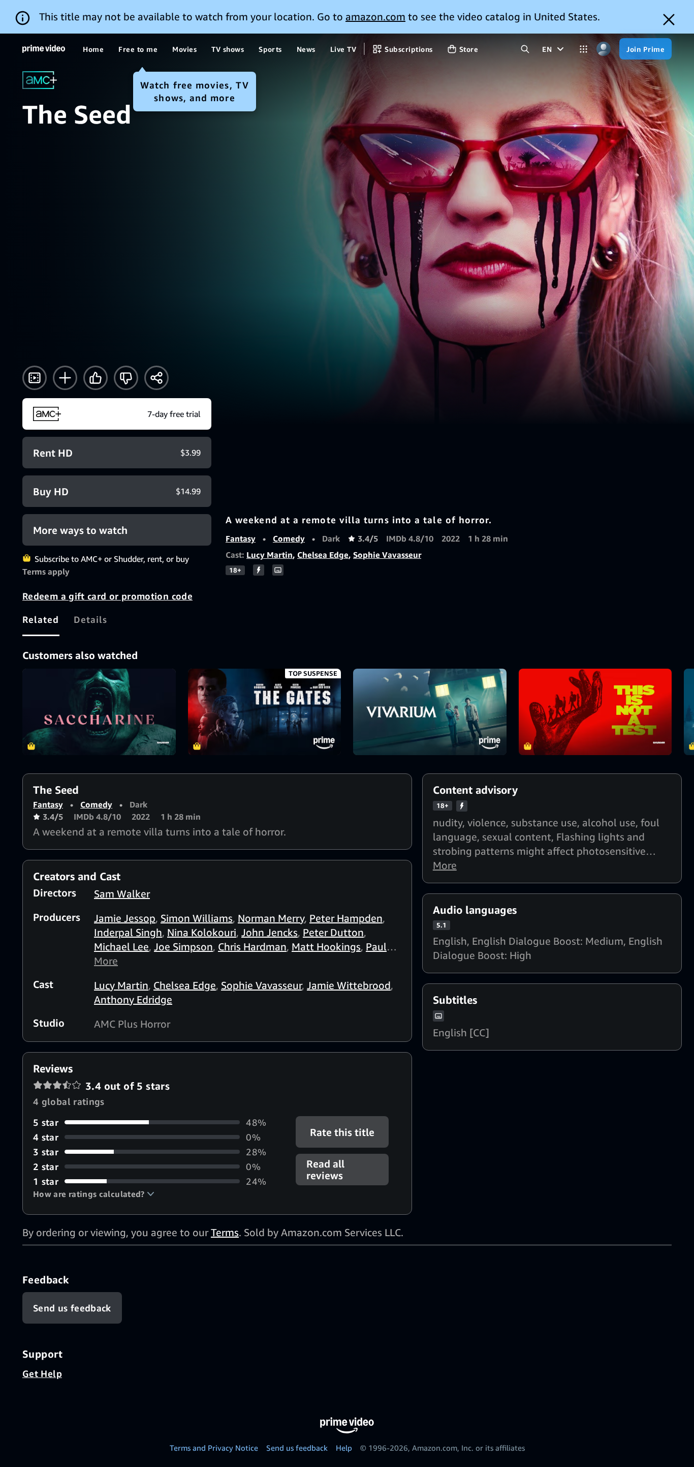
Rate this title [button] (342, 1131)
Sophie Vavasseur (387, 555)
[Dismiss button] (668, 20)
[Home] (43, 49)
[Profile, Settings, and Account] (603, 49)
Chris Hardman (252, 946)
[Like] (95, 378)
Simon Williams (197, 918)
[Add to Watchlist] (65, 378)
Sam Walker (122, 894)
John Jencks (269, 932)
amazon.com (375, 16)
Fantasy (241, 538)
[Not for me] (126, 378)
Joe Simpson (183, 946)
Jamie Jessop (124, 918)
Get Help (42, 1373)
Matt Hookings (326, 946)
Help (344, 1447)
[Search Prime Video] (525, 49)
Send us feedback (297, 1447)
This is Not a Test (595, 712)
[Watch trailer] (34, 378)
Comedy (289, 538)
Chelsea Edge (323, 555)
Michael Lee (121, 946)
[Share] (156, 378)
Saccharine (99, 712)
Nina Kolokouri (201, 932)
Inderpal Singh (128, 932)
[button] (93, 1194)
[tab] (40, 619)
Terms (225, 1232)
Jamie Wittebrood (349, 985)
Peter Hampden (346, 918)
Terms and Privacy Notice (214, 1447)
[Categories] (583, 49)
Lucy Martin (269, 555)
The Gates (264, 712)
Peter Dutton (333, 932)
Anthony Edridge (133, 999)
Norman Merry (271, 918)
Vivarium (430, 712)
